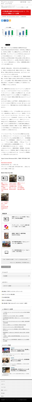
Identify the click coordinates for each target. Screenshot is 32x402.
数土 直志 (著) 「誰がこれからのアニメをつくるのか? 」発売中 (14, 303)
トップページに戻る (6, 266)
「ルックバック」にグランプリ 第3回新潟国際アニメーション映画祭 (20, 360)
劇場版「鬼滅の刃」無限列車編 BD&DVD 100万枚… (18, 234)
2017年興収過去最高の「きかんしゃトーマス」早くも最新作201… (20, 242)
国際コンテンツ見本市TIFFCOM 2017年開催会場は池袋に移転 (21, 186)
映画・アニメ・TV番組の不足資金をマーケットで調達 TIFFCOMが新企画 (4, 187)
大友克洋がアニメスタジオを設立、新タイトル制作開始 (13, 315)
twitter (23, 2)
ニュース (17, 16)
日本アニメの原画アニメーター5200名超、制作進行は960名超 (14, 324)
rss (21, 2)
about (2, 396)
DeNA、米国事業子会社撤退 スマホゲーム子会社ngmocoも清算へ (15, 259)
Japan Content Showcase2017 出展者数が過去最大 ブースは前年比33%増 (13, 186)
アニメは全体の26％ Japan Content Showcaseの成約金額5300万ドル (4, 205)
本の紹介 (3, 393)
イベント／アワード (12, 16)
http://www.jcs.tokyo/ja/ (6, 162)
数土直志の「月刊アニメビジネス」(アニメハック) (12, 291)
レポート (3, 384)
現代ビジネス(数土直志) (7, 300)
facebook (25, 2)
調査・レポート (4, 390)
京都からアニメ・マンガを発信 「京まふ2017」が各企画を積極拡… (21, 217)
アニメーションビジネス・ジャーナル (7, 2)
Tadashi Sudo (23, 16)
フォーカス (3, 387)
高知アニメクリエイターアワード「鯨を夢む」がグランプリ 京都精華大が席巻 (20, 350)
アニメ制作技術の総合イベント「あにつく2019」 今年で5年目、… (20, 251)
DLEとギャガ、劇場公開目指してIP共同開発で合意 (19, 262)
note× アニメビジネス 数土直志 (8, 294)
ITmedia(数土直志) (6, 297)
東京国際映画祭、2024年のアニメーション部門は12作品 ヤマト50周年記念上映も (20, 370)
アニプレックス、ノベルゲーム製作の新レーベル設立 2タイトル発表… (20, 226)
